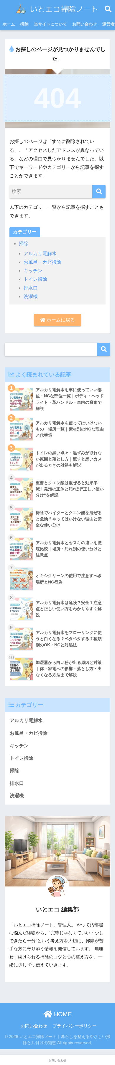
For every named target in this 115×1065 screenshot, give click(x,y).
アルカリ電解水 (40, 253)
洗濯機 (31, 296)
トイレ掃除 (35, 279)
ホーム (9, 24)
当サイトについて (50, 24)
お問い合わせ (84, 24)
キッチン (33, 270)
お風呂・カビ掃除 (42, 262)
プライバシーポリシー (74, 1026)
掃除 (24, 24)
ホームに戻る (60, 319)
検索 (103, 349)
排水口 (31, 287)
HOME (62, 1014)
